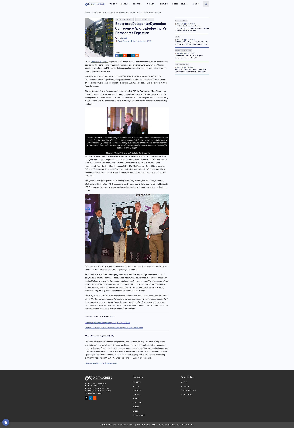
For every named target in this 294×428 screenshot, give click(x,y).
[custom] (94, 398)
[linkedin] (90, 398)
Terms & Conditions (188, 390)
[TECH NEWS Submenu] (155, 4)
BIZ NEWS (124, 4)
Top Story (113, 4)
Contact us (185, 386)
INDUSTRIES (137, 4)
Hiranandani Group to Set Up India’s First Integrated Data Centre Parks (114, 328)
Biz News (136, 386)
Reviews (136, 411)
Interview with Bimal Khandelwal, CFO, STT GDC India (107, 322)
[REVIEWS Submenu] (188, 4)
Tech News (136, 394)
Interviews (137, 403)
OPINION (175, 4)
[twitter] (86, 398)
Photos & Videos (139, 415)
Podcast (136, 399)
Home (87, 12)
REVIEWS (184, 4)
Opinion (136, 407)
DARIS (131, 425)
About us (196, 4)
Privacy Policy (186, 394)
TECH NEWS (150, 4)
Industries (137, 390)
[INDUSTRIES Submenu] (142, 4)
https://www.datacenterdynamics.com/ (101, 363)
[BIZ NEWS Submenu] (128, 4)
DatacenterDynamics (99, 62)
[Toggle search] (206, 4)
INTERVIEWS (164, 4)
